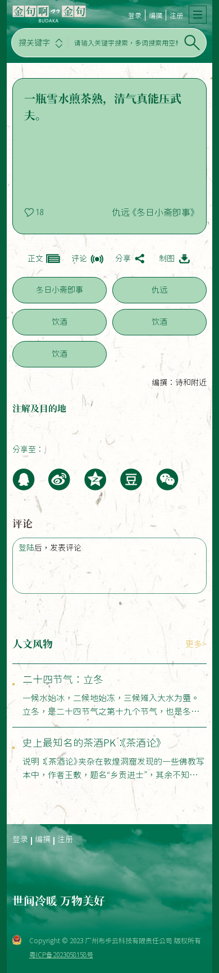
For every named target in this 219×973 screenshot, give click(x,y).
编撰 (155, 15)
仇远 (159, 290)
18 (39, 212)
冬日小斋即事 (59, 290)
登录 (135, 15)
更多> (196, 644)
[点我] (198, 15)
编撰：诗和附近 (179, 383)
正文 (35, 258)
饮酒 (59, 322)
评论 (79, 258)
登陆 (26, 548)
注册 (176, 15)
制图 (167, 258)
